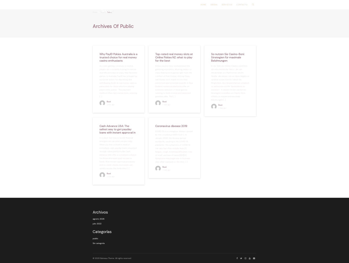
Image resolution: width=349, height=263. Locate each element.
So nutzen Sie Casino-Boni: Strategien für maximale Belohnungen (228, 57)
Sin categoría (99, 243)
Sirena (214, 5)
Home (203, 5)
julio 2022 (97, 223)
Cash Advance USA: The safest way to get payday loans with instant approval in (118, 129)
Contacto (242, 5)
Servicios (227, 5)
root (109, 102)
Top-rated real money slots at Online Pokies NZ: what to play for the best (174, 57)
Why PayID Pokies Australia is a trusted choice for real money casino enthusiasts (118, 57)
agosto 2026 (98, 219)
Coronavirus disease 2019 (171, 126)
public (95, 238)
